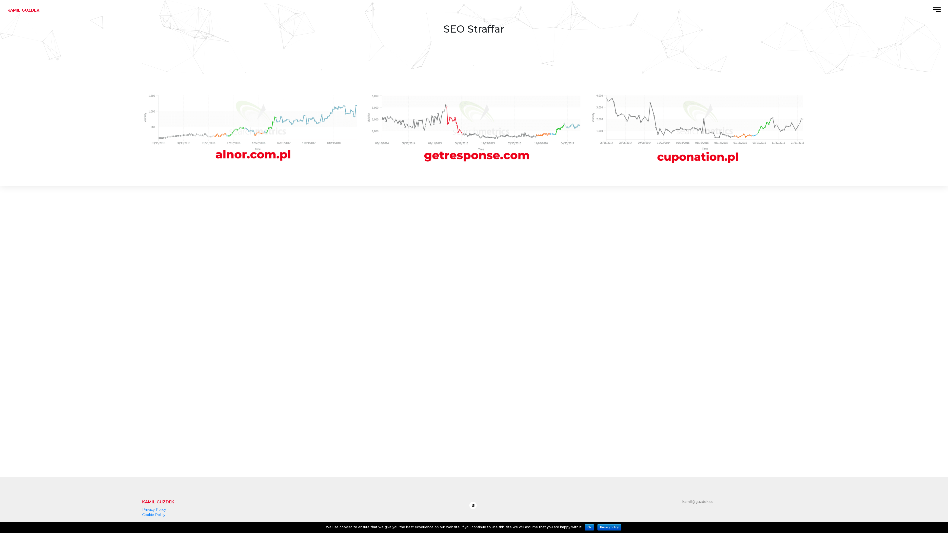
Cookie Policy (153, 515)
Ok (589, 527)
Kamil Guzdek (23, 10)
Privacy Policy (154, 509)
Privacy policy (609, 527)
